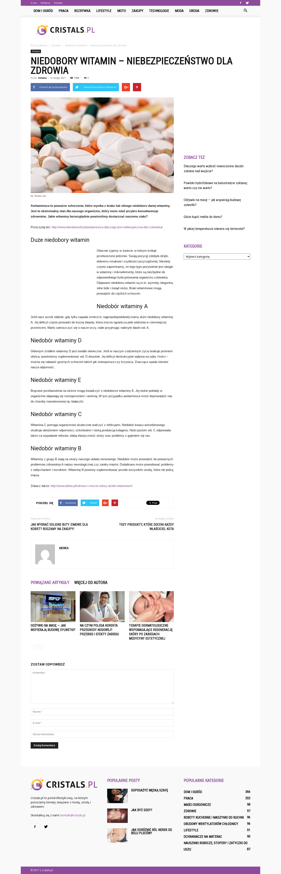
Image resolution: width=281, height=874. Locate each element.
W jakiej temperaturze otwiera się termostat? (214, 229)
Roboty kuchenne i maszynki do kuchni (214, 817)
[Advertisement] (175, 30)
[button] (245, 11)
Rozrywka (82, 11)
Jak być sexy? (141, 810)
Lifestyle (103, 11)
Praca (64, 11)
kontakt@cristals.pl (72, 815)
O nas (34, 2)
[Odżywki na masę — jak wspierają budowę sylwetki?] (53, 606)
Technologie (159, 11)
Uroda (194, 11)
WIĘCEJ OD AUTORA (90, 582)
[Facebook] (240, 3)
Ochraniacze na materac (203, 837)
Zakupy (137, 11)
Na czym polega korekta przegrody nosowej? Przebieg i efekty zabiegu (99, 630)
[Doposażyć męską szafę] (117, 796)
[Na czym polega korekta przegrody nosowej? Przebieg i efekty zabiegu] (102, 606)
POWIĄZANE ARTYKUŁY (50, 582)
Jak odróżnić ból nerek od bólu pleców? (151, 831)
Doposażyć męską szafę (149, 790)
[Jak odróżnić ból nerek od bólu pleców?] (117, 835)
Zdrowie (211, 11)
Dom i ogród (43, 11)
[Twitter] (247, 3)
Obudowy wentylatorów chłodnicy (211, 824)
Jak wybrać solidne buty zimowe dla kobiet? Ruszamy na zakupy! (59, 527)
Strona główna (39, 45)
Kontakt (58, 2)
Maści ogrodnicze (197, 805)
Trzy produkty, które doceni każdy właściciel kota (146, 527)
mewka (42, 77)
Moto (121, 11)
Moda (179, 11)
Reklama (45, 2)
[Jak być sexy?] (117, 815)
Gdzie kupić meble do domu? (203, 217)
